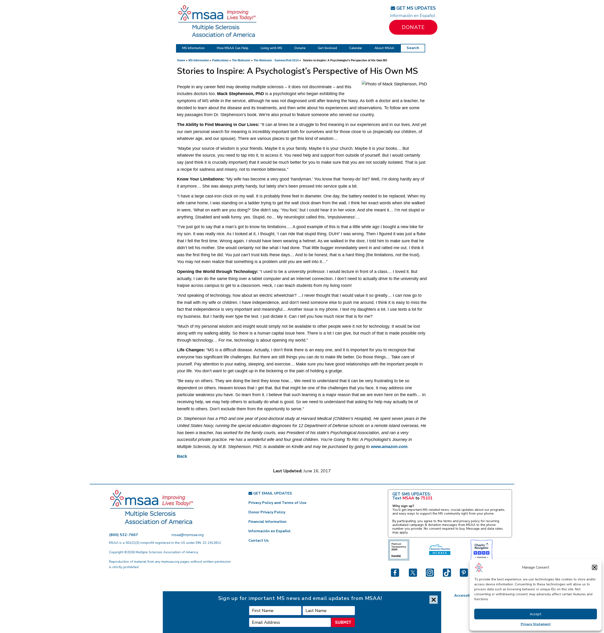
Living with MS (271, 48)
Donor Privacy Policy (266, 512)
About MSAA (384, 48)
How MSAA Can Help (232, 48)
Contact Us (258, 540)
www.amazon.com (389, 446)
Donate (413, 27)
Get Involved (327, 48)
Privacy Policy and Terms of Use (277, 502)
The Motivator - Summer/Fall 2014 (276, 60)
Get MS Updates (415, 8)
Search (413, 47)
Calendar (355, 48)
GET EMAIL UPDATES (272, 493)
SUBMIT (343, 622)
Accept (535, 614)
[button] (594, 567)
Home (181, 60)
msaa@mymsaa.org (188, 534)
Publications (220, 60)
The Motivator (241, 60)
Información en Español (412, 16)
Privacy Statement (536, 624)
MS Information (193, 48)
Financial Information (267, 521)
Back (182, 456)
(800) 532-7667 (123, 534)
